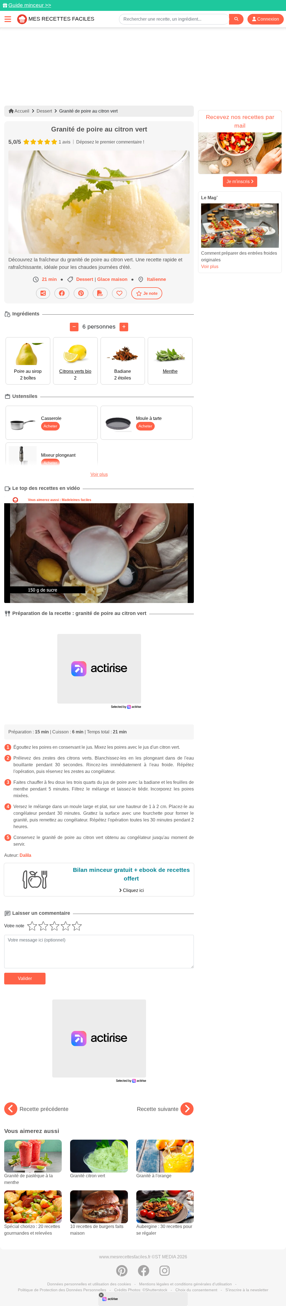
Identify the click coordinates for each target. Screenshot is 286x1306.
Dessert (44, 111)
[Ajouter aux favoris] (119, 293)
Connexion (267, 19)
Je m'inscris (239, 181)
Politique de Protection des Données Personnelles (62, 1290)
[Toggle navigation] (8, 19)
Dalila (25, 855)
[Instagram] (164, 1273)
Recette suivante (157, 1109)
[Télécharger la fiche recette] (100, 293)
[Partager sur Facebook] (61, 293)
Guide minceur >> (29, 5)
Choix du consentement (196, 1290)
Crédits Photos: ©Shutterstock (140, 1290)
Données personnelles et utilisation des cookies (89, 1284)
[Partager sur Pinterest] (81, 293)
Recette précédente (44, 1109)
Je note (150, 293)
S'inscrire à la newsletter (246, 1290)
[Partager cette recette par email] (43, 293)
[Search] (236, 19)
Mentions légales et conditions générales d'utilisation (185, 1284)
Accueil (21, 111)
